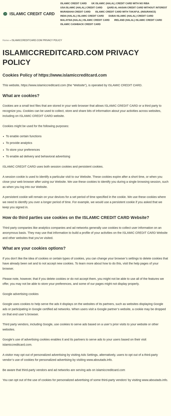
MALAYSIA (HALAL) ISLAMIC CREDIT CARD (85, 20)
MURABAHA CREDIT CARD (75, 11)
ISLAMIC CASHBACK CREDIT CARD (80, 24)
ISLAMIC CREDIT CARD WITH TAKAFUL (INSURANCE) (125, 11)
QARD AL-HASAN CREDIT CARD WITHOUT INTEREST (137, 7)
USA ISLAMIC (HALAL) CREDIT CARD (81, 7)
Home (6, 40)
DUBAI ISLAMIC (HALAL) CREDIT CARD (131, 16)
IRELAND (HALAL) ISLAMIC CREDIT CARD (138, 20)
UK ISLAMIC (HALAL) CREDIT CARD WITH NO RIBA (120, 3)
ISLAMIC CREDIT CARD (73, 3)
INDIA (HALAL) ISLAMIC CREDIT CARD (82, 16)
